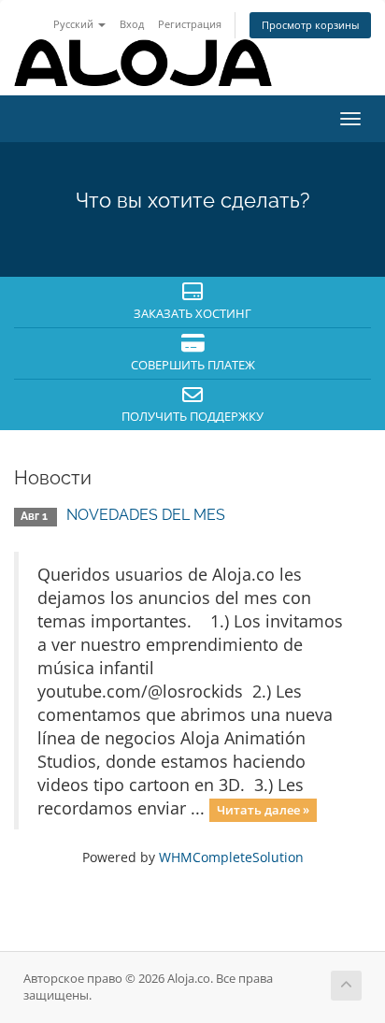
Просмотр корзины (310, 25)
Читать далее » (263, 809)
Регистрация (189, 24)
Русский (74, 24)
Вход (132, 24)
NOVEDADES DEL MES (145, 515)
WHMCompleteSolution (231, 857)
